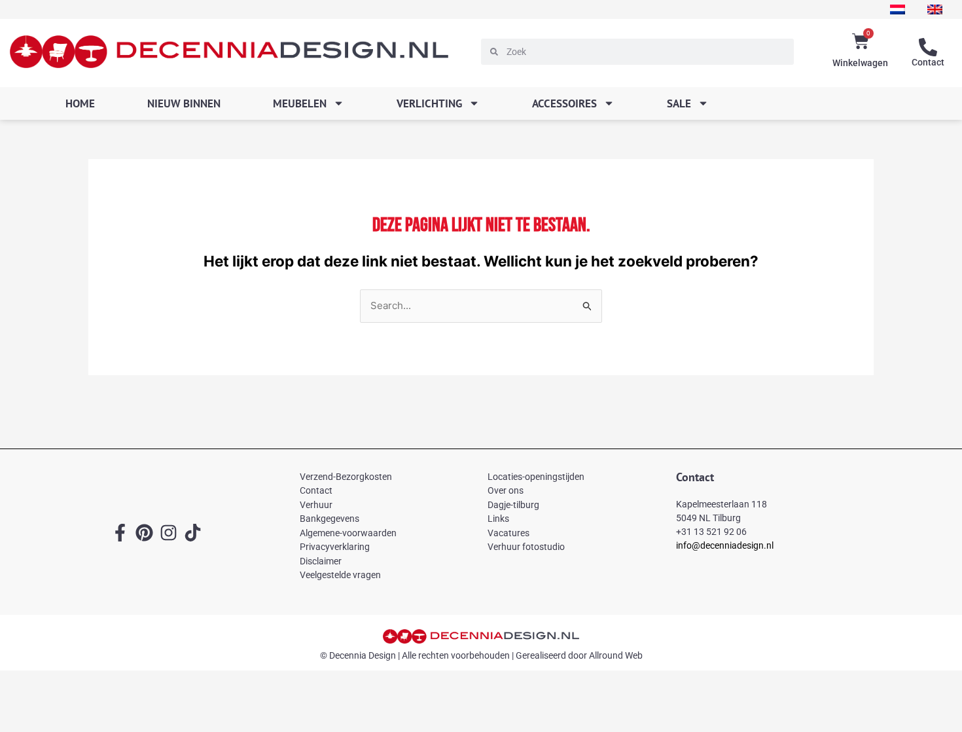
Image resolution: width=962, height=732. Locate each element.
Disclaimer (321, 561)
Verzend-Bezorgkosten (346, 476)
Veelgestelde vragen (340, 575)
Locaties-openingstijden (536, 476)
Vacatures (508, 533)
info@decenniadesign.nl (725, 545)
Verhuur (316, 505)
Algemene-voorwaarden (348, 533)
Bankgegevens (329, 518)
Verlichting (429, 103)
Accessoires (564, 103)
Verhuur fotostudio (526, 546)
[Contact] (928, 47)
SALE (679, 103)
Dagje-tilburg (513, 505)
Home (80, 103)
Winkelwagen (860, 63)
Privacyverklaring (335, 546)
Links (498, 518)
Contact (928, 62)
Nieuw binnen (184, 103)
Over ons (506, 490)
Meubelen (300, 103)
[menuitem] (897, 9)
